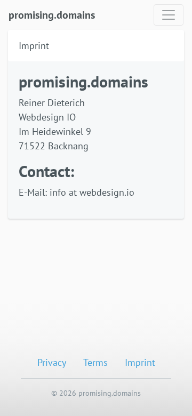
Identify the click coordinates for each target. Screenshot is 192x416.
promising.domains (52, 15)
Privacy (51, 362)
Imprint (140, 362)
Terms (95, 362)
